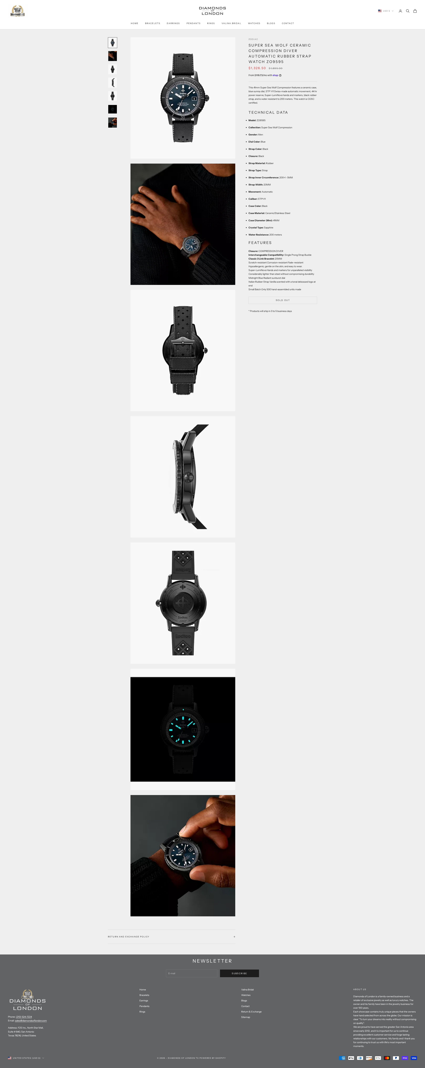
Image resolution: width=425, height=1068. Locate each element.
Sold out (283, 300)
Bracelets (152, 23)
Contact (288, 23)
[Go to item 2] (112, 56)
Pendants (194, 23)
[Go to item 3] (112, 69)
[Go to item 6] (112, 109)
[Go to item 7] (112, 122)
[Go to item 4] (112, 82)
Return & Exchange (251, 1011)
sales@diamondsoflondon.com (31, 1020)
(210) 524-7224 (24, 1016)
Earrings (173, 23)
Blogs (271, 23)
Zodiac (253, 39)
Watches (254, 23)
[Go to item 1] (112, 42)
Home (134, 23)
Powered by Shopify (213, 1058)
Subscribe (239, 973)
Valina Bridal (231, 23)
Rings (211, 23)
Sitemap (245, 1017)
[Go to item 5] (112, 96)
